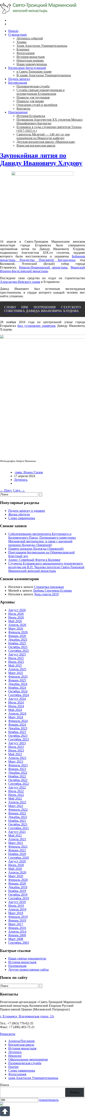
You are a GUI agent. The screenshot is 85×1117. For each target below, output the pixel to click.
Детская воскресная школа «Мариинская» (46, 141)
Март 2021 (15, 843)
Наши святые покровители (27, 958)
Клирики (23, 49)
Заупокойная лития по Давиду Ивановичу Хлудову (41, 159)
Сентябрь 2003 (18, 942)
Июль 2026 (16, 613)
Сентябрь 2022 (18, 783)
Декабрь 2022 (17, 772)
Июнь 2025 (16, 662)
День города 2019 (46, 594)
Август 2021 (17, 831)
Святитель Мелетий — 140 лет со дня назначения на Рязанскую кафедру (43, 136)
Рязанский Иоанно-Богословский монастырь (42, 269)
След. (19, 490)
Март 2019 (15, 913)
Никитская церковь (30, 60)
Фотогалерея (25, 53)
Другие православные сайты (28, 969)
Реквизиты (7, 1034)
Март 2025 (15, 673)
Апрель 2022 (17, 802)
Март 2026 (15, 628)
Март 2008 (15, 939)
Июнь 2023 (16, 750)
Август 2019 (17, 902)
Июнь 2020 (16, 865)
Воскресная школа (21, 1044)
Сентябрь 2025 (18, 650)
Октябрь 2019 (17, 894)
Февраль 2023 (18, 765)
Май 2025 (15, 665)
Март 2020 (15, 876)
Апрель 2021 (17, 839)
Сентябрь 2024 (18, 695)
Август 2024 (17, 698)
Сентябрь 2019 (18, 898)
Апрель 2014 (17, 931)
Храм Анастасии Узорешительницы (42, 45)
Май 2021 (15, 835)
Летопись (20, 479)
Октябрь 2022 (17, 780)
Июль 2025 (16, 658)
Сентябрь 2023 (18, 739)
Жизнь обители (19, 514)
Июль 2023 (16, 746)
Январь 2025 (17, 680)
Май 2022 (15, 798)
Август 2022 (17, 787)
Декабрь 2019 (17, 887)
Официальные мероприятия (28, 1059)
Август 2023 (17, 743)
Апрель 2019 (17, 909)
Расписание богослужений (27, 68)
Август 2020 (17, 861)
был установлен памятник (36, 325)
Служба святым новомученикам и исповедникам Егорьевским (41, 91)
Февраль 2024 (18, 721)
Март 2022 (15, 806)
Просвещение (18, 112)
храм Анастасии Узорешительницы (33, 1078)
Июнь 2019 (16, 905)
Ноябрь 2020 (17, 854)
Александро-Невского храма (20, 282)
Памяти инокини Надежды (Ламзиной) (36, 548)
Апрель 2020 (17, 872)
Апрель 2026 (17, 625)
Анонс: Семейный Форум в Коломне (34, 559)
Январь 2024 (17, 724)
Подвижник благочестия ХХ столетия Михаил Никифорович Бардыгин (50, 121)
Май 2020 (15, 868)
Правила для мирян (30, 101)
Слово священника (21, 518)
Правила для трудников (33, 97)
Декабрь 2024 (17, 684)
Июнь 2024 (16, 706)
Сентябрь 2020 (18, 857)
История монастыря (31, 57)
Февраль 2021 (18, 846)
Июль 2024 (16, 702)
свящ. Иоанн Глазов (29, 472)
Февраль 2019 (18, 916)
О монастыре (17, 34)
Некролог (15, 1055)
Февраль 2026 (18, 632)
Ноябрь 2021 (17, 820)
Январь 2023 (17, 769)
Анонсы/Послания (21, 1041)
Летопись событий (30, 38)
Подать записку (19, 79)
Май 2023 (15, 754)
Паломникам (17, 966)
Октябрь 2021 (17, 824)
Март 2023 (15, 761)
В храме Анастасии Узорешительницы (44, 75)
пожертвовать (49, 1100)
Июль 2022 (16, 791)
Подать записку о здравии (26, 510)
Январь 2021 (17, 850)
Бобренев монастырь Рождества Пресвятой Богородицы (42, 258)
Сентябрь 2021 (18, 828)
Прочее (13, 1067)
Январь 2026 (17, 636)
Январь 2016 (17, 928)
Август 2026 (17, 610)
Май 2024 (15, 710)
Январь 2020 (17, 883)
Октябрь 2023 (17, 735)
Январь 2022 (17, 813)
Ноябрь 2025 (17, 643)
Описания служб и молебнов (37, 105)
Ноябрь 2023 (17, 732)
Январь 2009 (17, 935)
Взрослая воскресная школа (36, 145)
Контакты (23, 108)
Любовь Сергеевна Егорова (52, 590)
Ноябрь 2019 (17, 891)
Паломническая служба (33, 86)
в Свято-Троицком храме (34, 71)
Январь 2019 (17, 920)
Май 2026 (15, 621)
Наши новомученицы (32, 64)
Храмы (21, 42)
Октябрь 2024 (17, 691)
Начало (13, 31)
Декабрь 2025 (17, 639)
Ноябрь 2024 (17, 687)
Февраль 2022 (18, 809)
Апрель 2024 (17, 713)
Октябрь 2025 (17, 647)
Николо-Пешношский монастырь (43, 267)
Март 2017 (15, 924)
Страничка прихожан (49, 587)
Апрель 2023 (17, 758)
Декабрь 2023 (17, 728)
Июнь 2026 (16, 617)
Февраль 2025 (18, 676)
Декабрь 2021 (17, 817)
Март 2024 (15, 717)
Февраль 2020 (18, 880)
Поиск (4, 1085)
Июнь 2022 (16, 795)
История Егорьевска (31, 116)
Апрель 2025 (17, 669)
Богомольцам (17, 82)
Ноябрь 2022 (17, 776)
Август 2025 (17, 654)
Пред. (6, 490)
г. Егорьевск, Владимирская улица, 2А (27, 1016)
